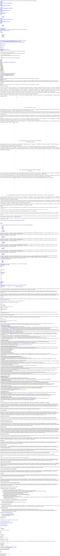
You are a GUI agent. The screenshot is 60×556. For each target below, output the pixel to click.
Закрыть (2, 549)
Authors (1, 4)
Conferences (11, 8)
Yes (0, 532)
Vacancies (1, 281)
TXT (2, 262)
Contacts (1, 283)
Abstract (3, 35)
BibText (1, 258)
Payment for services (7, 5)
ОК (8, 548)
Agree (1, 1)
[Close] (0, 221)
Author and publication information (4, 49)
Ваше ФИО (2, 536)
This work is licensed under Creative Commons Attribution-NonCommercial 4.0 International (12, 220)
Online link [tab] (3, 230)
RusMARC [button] (8, 258)
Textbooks (7, 8)
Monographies (4, 8)
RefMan (6, 258)
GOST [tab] (3, 226)
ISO (2, 260)
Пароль (1, 554)
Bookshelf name (3, 272)
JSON (3, 261)
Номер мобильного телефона (4, 539)
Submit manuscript (2, 13)
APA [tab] (2, 227)
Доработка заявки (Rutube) (4, 525)
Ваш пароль (2, 544)
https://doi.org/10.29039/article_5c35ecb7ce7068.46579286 (8, 62)
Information (3, 34)
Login (16, 286)
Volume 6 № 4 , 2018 (18, 41)
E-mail (1, 543)
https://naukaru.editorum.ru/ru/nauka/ (5, 324)
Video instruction (2, 5)
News (1, 3)
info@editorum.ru (4, 309)
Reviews (1, 11)
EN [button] (0, 23)
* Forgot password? (20, 286)
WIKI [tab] (2, 229)
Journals (1, 8)
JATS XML (3, 265)
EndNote (4, 258)
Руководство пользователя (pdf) (4, 521)
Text (0, 85)
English (3, 25)
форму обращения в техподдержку (10, 514)
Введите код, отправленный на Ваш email (6, 547)
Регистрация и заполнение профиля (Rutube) (6, 522)
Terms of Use (34, 0)
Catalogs (1, 2)
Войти (4, 555)
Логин (1, 553)
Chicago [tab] (3, 228)
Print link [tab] (3, 231)
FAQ (1, 282)
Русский (3, 16)
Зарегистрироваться (6, 549)
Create (3, 285)
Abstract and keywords (3, 79)
